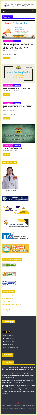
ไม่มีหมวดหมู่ (5, 310)
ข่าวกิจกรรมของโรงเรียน (8, 296)
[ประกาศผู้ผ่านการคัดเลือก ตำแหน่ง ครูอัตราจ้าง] (18, 21)
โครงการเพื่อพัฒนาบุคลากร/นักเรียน (11, 307)
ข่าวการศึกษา (8, 362)
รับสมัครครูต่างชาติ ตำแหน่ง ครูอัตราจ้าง (17, 107)
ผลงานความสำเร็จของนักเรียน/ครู (10, 304)
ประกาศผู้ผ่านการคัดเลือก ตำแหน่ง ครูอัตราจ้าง (18, 46)
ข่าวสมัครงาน (17, 41)
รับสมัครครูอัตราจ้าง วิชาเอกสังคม (16, 88)
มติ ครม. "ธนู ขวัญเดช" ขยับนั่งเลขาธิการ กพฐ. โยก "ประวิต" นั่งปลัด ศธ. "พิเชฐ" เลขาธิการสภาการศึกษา (18, 381)
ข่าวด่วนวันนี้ (8, 354)
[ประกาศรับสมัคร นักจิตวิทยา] (18, 125)
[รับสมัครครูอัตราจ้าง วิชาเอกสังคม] (18, 65)
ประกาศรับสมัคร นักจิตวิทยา (14, 148)
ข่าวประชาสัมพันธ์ (8, 41)
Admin (15, 50)
